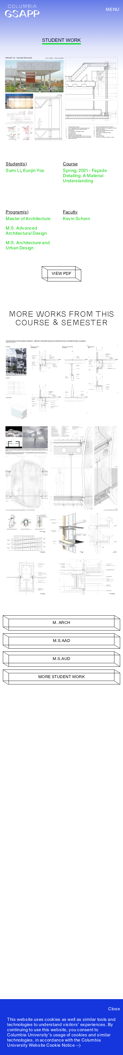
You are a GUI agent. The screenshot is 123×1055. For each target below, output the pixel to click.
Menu (113, 9)
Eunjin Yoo (33, 170)
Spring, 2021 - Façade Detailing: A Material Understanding (85, 175)
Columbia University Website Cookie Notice (54, 1043)
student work (61, 40)
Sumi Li (13, 170)
